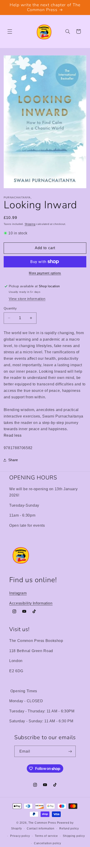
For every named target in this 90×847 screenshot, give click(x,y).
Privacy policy (20, 836)
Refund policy (69, 828)
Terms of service (46, 836)
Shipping (30, 224)
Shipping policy (74, 836)
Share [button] (13, 460)
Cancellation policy (47, 843)
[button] (9, 31)
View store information (27, 299)
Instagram (18, 593)
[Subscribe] (70, 751)
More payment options (45, 273)
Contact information (40, 828)
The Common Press (42, 822)
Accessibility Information (31, 603)
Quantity (10, 308)
